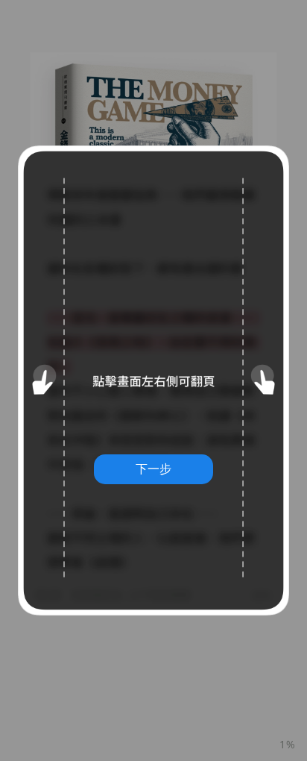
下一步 (153, 468)
